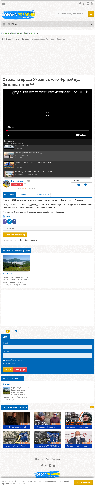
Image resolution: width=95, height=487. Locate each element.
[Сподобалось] (78, 184)
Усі (92, 407)
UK (7, 331)
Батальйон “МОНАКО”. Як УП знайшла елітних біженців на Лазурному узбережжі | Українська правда (48, 446)
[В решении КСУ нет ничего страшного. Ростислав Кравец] (78, 438)
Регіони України (17, 181)
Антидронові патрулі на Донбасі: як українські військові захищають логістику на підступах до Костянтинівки (79, 427)
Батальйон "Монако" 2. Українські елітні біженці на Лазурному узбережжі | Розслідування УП (17, 446)
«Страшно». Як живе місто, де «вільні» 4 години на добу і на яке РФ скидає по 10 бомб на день (48, 427)
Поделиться (24, 194)
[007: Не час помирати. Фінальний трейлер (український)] (16, 419)
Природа (32, 188)
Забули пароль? (10, 363)
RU (16, 331)
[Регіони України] (6, 184)
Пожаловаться (42, 194)
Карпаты (8, 273)
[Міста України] (18, 15)
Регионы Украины (10, 143)
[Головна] (2, 39)
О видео (10, 194)
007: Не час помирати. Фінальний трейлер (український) (17, 427)
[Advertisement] (47, 59)
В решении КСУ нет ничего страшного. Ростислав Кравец (79, 446)
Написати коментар (16, 235)
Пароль (6, 351)
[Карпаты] (16, 263)
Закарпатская (9, 141)
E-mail (5, 343)
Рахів (8, 216)
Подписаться (17, 184)
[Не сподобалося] (85, 184)
